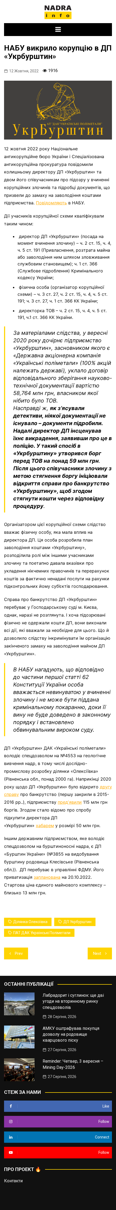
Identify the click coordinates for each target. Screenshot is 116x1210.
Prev (19, 953)
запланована (47, 877)
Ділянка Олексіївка (30, 922)
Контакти (13, 1180)
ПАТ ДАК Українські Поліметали (41, 933)
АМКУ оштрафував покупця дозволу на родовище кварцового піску (71, 1034)
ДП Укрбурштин (77, 922)
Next (97, 953)
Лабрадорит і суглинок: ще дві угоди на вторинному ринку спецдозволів (73, 1001)
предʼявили (70, 802)
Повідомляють (51, 202)
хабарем (45, 825)
